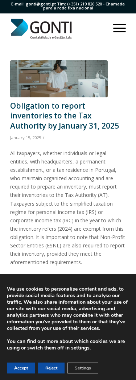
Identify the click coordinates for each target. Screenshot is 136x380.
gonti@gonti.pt (41, 4)
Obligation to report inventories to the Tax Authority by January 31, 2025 (64, 116)
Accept (21, 368)
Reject (51, 368)
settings (80, 348)
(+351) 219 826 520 (84, 4)
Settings (83, 368)
